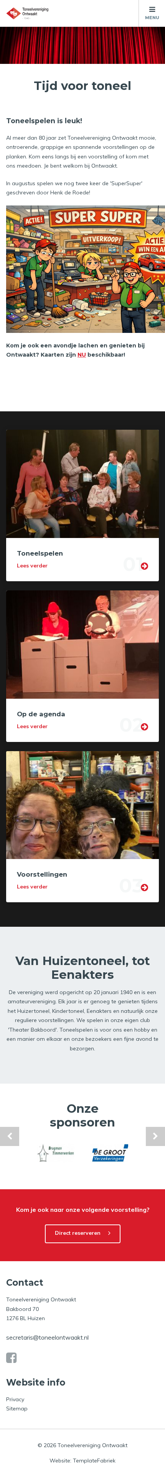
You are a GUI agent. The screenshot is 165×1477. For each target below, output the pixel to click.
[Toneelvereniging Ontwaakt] (27, 13)
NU (82, 354)
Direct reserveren (78, 1232)
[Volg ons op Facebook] (11, 1358)
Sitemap (17, 1408)
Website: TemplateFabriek (83, 1460)
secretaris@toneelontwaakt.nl (47, 1337)
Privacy (15, 1399)
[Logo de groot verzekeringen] (109, 1153)
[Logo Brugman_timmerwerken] (56, 1153)
